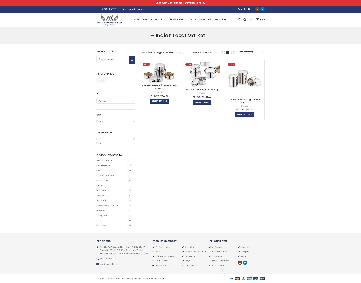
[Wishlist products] (250, 20)
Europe (99, 185)
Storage (202, 93)
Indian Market (102, 195)
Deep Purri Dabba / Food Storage (202, 89)
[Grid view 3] (227, 52)
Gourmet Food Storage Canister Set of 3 (244, 101)
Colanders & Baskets (105, 175)
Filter (101, 81)
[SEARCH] (132, 60)
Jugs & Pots (101, 200)
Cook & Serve (102, 180)
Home (142, 52)
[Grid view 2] (223, 52)
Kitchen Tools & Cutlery (107, 205)
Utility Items (101, 225)
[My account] (239, 20)
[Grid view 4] (232, 52)
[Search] (245, 20)
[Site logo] (109, 19)
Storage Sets (102, 215)
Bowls (99, 170)
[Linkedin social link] (262, 9)
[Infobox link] (106, 9)
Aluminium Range (104, 160)
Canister (159, 92)
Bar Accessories (103, 165)
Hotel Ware (101, 190)
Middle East (101, 210)
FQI (162, 278)
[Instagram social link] (257, 9)
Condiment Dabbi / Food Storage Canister (159, 87)
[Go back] (152, 35)
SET (101, 121)
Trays (98, 220)
